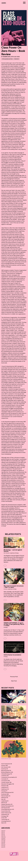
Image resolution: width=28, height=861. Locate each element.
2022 (2, 834)
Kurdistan (3, 794)
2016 (2, 842)
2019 (2, 838)
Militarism (3, 797)
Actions (5, 589)
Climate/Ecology (5, 774)
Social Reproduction (6, 809)
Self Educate (4, 807)
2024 (2, 833)
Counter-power (5, 782)
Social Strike (4, 811)
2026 (2, 830)
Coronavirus (4, 780)
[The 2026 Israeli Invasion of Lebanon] (13, 749)
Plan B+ (3, 802)
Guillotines (4, 787)
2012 (2, 847)
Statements (4, 814)
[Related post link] (5, 565)
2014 (2, 844)
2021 (2, 835)
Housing (3, 790)
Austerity (3, 768)
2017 (2, 840)
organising (12, 553)
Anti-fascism (6, 553)
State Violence (5, 812)
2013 (2, 845)
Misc (2, 799)
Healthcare (4, 789)
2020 (2, 837)
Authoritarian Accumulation (12, 655)
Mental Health (4, 795)
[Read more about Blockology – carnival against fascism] (14, 542)
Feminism (3, 785)
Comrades (4, 779)
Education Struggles (6, 784)
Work (2, 823)
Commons (3, 775)
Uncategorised (5, 821)
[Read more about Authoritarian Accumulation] (14, 647)
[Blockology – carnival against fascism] (13, 712)
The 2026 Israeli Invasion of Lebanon (6, 758)
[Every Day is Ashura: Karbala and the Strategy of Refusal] (13, 729)
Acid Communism (5, 763)
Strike (2, 817)
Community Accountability (8, 777)
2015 (2, 843)
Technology (4, 819)
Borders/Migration (6, 772)
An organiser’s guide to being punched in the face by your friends (9, 704)
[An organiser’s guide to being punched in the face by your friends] (13, 696)
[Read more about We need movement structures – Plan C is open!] (14, 576)
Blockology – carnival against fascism (13, 550)
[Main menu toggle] (24, 2)
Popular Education (7, 59)
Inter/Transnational (6, 792)
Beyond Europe (5, 770)
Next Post (14, 681)
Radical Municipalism (6, 806)
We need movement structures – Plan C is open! (13, 586)
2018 (2, 839)
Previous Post (14, 676)
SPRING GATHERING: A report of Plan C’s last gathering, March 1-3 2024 (14, 624)
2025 (2, 832)
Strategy (16, 59)
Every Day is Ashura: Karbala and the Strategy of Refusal (8, 738)
